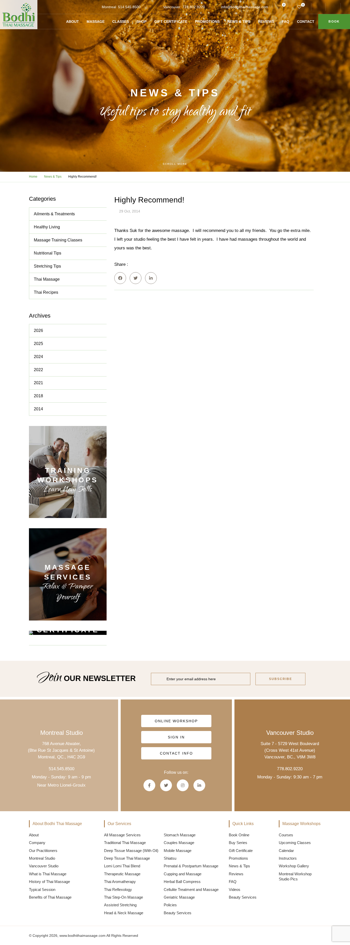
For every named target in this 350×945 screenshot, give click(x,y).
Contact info (176, 753)
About (72, 21)
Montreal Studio (42, 858)
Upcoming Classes (295, 842)
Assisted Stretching (120, 905)
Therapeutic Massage (122, 874)
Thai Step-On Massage (123, 897)
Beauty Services (177, 913)
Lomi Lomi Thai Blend (122, 866)
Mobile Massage (177, 850)
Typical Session (42, 889)
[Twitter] (135, 278)
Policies (170, 905)
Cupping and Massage (182, 874)
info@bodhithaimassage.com (244, 7)
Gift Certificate (170, 21)
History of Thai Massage (49, 881)
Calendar (286, 850)
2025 (38, 343)
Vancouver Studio (43, 866)
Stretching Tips (47, 266)
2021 (38, 383)
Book (334, 21)
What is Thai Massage (47, 874)
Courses (286, 835)
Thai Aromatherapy (120, 881)
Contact (305, 21)
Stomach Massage (179, 835)
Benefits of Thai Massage (50, 897)
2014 (38, 409)
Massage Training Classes (58, 240)
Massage (96, 21)
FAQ (285, 21)
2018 (38, 396)
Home (33, 176)
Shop (142, 21)
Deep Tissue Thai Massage (127, 858)
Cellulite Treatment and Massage (191, 889)
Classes (120, 21)
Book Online (239, 835)
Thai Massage (47, 279)
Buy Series (238, 842)
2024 (38, 356)
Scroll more (175, 163)
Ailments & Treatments (54, 214)
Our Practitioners (43, 850)
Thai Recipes (46, 292)
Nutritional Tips (47, 253)
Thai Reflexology (118, 889)
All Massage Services (122, 835)
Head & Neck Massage (123, 913)
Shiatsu (170, 858)
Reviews (266, 21)
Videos (234, 889)
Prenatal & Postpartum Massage (191, 866)
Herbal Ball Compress (182, 881)
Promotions (207, 21)
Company (37, 842)
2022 (38, 370)
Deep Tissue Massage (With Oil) (131, 850)
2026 (38, 330)
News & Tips (238, 21)
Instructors (288, 858)
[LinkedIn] (151, 278)
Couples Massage (179, 842)
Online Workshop (176, 721)
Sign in (176, 737)
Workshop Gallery (294, 866)
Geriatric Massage (179, 897)
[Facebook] (120, 278)
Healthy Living (47, 227)
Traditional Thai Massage (125, 842)
